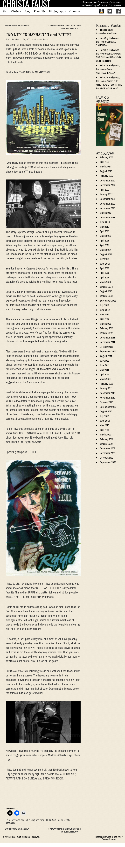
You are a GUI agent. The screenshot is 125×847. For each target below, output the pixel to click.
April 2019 (104, 231)
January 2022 (106, 194)
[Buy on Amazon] (109, 124)
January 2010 (106, 444)
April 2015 (104, 273)
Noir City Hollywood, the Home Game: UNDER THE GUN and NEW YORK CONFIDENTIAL (108, 55)
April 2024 (104, 162)
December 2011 (107, 337)
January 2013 (106, 296)
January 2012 (106, 333)
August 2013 (106, 291)
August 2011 (106, 356)
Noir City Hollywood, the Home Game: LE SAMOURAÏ (108, 41)
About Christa (11, 11)
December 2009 (107, 448)
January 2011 (106, 388)
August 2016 (106, 254)
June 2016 (105, 263)
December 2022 (107, 180)
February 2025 (106, 157)
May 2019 (104, 226)
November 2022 (107, 185)
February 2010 (106, 439)
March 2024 (105, 166)
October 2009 (106, 457)
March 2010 (105, 434)
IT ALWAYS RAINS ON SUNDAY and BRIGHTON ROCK (64, 27)
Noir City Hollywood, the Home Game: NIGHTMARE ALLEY (108, 69)
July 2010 (104, 416)
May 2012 (104, 314)
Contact (74, 11)
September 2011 (108, 351)
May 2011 (104, 370)
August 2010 (106, 411)
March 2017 (105, 250)
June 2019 (105, 222)
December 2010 (107, 393)
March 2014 (105, 282)
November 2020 (107, 208)
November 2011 (107, 342)
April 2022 (104, 189)
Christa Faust (42, 39)
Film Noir (51, 820)
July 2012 (104, 305)
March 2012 (105, 323)
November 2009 (107, 453)
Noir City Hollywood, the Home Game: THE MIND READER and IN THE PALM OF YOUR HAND (109, 83)
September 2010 (108, 407)
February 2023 (106, 176)
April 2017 (104, 245)
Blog (27, 11)
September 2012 (108, 300)
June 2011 (105, 365)
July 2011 (104, 360)
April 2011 (104, 374)
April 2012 (104, 319)
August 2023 (106, 171)
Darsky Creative (109, 839)
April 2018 (104, 240)
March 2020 (105, 212)
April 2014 (104, 277)
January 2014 (106, 287)
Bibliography (57, 11)
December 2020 (107, 203)
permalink (10, 823)
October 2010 (106, 402)
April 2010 (104, 430)
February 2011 (106, 384)
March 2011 (105, 379)
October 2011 (106, 347)
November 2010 (107, 397)
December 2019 (107, 217)
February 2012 (106, 328)
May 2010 (104, 425)
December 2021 (107, 199)
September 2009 (108, 462)
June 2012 (105, 310)
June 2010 (105, 420)
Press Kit (39, 11)
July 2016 (104, 259)
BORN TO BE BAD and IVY (15, 25)
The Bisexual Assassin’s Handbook (106, 31)
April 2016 (104, 268)
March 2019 (105, 236)
